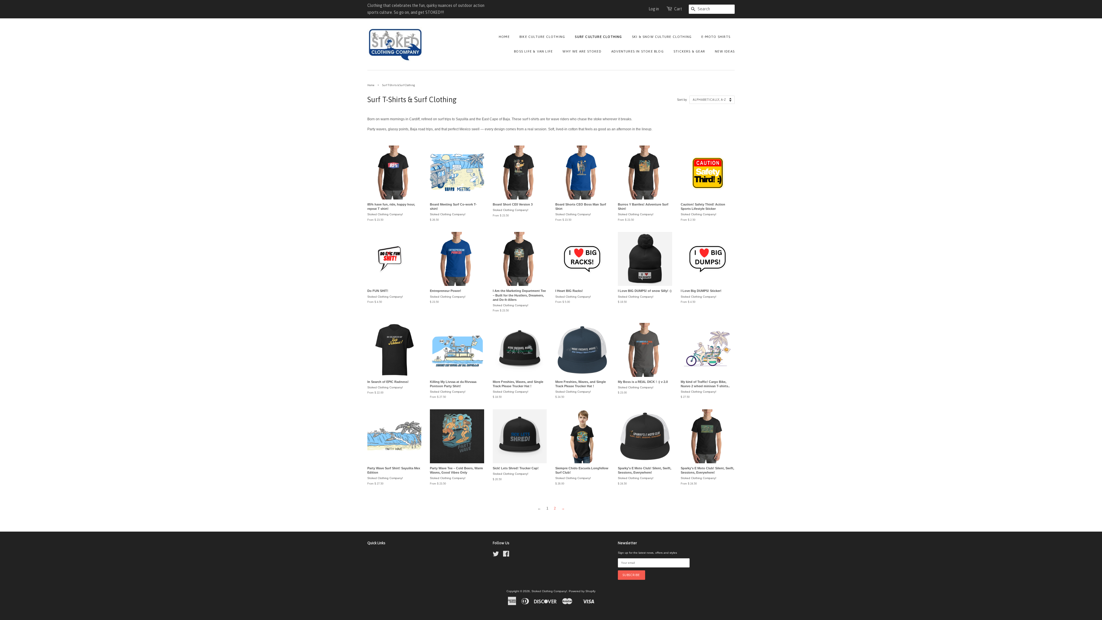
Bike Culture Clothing (542, 37)
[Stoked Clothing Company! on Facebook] (506, 555)
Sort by (682, 99)
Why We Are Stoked (581, 51)
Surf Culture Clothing (598, 37)
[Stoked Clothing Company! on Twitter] (496, 555)
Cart (678, 9)
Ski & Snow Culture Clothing (662, 37)
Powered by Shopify (582, 591)
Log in (654, 9)
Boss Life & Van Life (533, 51)
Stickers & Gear (689, 51)
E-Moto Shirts (715, 37)
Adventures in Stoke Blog (637, 51)
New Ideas (725, 51)
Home (504, 37)
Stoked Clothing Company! (549, 591)
